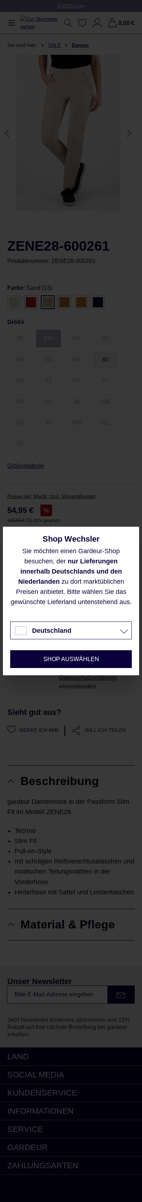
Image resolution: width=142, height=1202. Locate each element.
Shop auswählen (71, 659)
